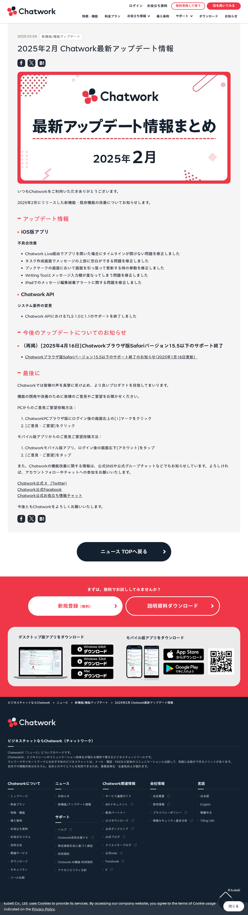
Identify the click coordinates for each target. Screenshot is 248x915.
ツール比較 (17, 877)
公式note (111, 853)
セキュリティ (19, 869)
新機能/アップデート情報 (74, 804)
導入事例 (162, 16)
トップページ (19, 796)
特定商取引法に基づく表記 (75, 845)
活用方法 (16, 845)
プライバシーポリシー (167, 812)
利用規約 (64, 853)
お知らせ (231, 16)
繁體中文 (206, 812)
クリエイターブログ (118, 845)
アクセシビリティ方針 (72, 869)
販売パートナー (115, 812)
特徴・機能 (90, 16)
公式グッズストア (116, 828)
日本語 (204, 796)
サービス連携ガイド (118, 796)
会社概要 (158, 796)
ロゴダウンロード (117, 820)
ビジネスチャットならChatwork (29, 702)
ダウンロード (208, 16)
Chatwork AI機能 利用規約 (75, 861)
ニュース (62, 702)
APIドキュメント (116, 804)
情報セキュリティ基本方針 (170, 820)
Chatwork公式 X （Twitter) (42, 483)
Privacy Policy (43, 909)
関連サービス (19, 853)
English (205, 804)
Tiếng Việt (207, 820)
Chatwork (31, 11)
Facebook (112, 861)
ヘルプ (62, 829)
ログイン (136, 6)
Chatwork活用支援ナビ (73, 837)
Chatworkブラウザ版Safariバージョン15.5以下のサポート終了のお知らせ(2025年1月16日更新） (111, 357)
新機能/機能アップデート (91, 702)
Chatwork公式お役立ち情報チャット (49, 495)
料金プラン (112, 16)
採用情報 (158, 804)
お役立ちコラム (20, 836)
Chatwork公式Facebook (39, 489)
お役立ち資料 (157, 6)
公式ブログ (112, 836)
